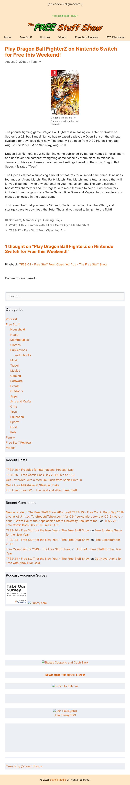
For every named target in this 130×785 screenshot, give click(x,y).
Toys (58, 220)
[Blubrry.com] (37, 603)
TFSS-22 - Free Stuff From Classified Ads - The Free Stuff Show (63, 264)
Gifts (13, 406)
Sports (14, 422)
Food (13, 427)
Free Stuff (26, 37)
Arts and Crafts (20, 401)
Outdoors (16, 391)
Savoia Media (58, 779)
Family (10, 437)
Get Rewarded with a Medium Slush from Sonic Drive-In (44, 480)
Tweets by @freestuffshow (24, 766)
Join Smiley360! (65, 715)
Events (14, 386)
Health (14, 334)
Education (17, 417)
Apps (13, 396)
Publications (18, 350)
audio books (23, 355)
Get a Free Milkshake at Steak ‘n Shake (32, 485)
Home (7, 37)
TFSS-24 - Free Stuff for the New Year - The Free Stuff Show (48, 530)
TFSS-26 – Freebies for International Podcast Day (39, 469)
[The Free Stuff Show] (16, 603)
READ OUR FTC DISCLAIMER (65, 675)
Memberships (32, 220)
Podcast (45, 37)
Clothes (15, 345)
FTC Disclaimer (115, 37)
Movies (15, 370)
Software (15, 220)
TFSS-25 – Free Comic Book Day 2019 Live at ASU (40, 475)
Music (14, 360)
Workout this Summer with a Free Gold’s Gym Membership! (49, 225)
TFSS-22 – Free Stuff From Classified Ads (37, 230)
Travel (14, 365)
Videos (62, 37)
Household (17, 329)
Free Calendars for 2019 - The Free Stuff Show (38, 549)
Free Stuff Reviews (86, 37)
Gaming (48, 220)
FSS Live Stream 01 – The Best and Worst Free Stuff (41, 490)
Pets (13, 432)
